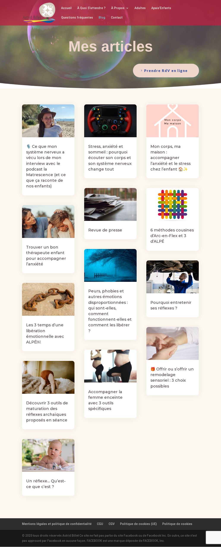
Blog (102, 17)
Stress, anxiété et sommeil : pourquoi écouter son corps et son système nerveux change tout (110, 158)
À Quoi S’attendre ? (91, 8)
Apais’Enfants (161, 8)
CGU (100, 524)
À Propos (118, 8)
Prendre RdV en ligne (166, 71)
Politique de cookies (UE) (138, 524)
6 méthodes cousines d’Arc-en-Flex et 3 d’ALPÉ (172, 236)
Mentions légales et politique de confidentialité (57, 524)
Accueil (66, 8)
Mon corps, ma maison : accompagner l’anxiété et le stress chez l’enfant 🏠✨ (170, 158)
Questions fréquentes (77, 17)
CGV (112, 524)
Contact (117, 17)
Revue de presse (105, 230)
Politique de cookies (177, 524)
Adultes (140, 8)
